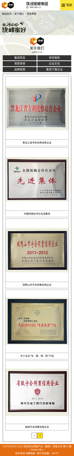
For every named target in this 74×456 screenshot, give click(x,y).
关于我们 (19, 14)
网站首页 (7, 14)
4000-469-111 (35, 7)
